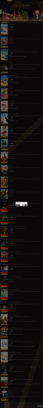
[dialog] (21, 204)
